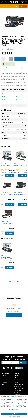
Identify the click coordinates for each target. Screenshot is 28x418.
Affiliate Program (5, 377)
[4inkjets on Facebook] (4, 368)
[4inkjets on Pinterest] (12, 368)
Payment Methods (18, 384)
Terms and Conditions (14, 409)
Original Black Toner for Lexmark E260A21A (19, 195)
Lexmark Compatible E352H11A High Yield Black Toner (7, 166)
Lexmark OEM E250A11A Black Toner (7, 195)
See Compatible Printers (14, 68)
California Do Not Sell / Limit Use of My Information (19, 390)
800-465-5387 (5, 2)
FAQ (15, 377)
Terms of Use (17, 394)
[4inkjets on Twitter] (8, 368)
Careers (3, 379)
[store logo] (14, 2)
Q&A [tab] (18, 281)
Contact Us (16, 375)
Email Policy (4, 382)
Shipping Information (19, 379)
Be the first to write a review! (14, 315)
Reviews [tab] (10, 281)
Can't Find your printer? (14, 105)
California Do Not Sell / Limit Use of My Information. (14, 410)
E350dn (16, 99)
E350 (3, 96)
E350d (3, 99)
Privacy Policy (17, 386)
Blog (2, 384)
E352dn (4, 103)
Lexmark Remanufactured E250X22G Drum (20, 166)
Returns (16, 382)
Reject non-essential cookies (14, 416)
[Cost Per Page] (26, 129)
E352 (16, 96)
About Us (3, 375)
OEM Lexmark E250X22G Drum (7, 224)
